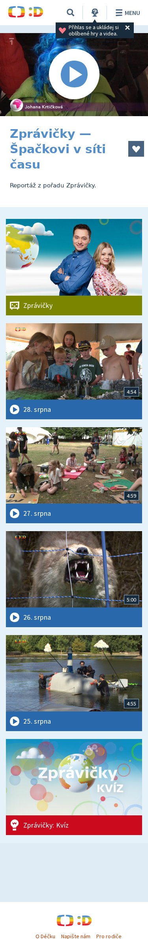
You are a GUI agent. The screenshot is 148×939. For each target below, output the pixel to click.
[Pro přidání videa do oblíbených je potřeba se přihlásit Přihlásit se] (136, 149)
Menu (132, 13)
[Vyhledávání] (70, 12)
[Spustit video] (74, 74)
